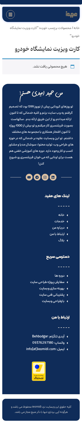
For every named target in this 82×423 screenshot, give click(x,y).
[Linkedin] (53, 177)
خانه (77, 28)
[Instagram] (45, 177)
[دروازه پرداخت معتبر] (39, 380)
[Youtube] (29, 177)
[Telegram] (37, 177)
